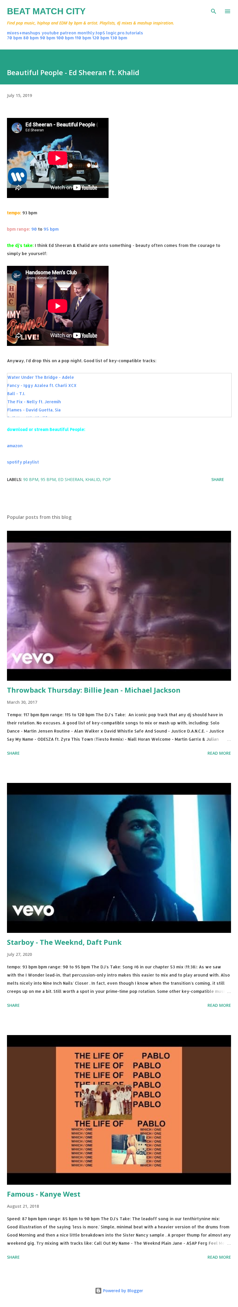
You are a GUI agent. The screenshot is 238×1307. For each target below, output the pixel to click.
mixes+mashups (23, 32)
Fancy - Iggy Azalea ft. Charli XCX (42, 385)
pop (106, 479)
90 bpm (47, 37)
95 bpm (51, 229)
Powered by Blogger (122, 1290)
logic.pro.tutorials (124, 32)
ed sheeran (70, 479)
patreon (68, 32)
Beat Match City (46, 11)
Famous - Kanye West (43, 1194)
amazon (15, 445)
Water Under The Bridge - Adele (40, 377)
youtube (50, 32)
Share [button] (217, 479)
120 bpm (100, 37)
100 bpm (65, 37)
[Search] (213, 10)
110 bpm (83, 37)
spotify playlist (23, 461)
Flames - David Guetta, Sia (34, 409)
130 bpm (118, 37)
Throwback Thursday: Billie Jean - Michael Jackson (94, 690)
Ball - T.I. (16, 393)
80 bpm (31, 37)
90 (34, 229)
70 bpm (14, 37)
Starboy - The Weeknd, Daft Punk (64, 942)
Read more (219, 753)
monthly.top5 (91, 32)
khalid (92, 479)
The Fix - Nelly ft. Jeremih (34, 401)
